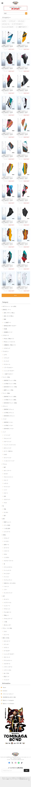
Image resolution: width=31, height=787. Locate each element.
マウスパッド (7, 609)
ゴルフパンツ (7, 499)
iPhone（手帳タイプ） (9, 338)
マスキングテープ (8, 618)
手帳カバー (6, 615)
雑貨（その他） (6, 638)
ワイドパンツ (7, 486)
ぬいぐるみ (6, 673)
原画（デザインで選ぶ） (9, 312)
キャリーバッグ (7, 457)
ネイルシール (6, 24)
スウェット (5, 406)
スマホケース (6, 335)
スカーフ (6, 480)
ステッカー (6, 644)
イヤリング (12, 21)
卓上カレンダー (7, 625)
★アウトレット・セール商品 (9, 306)
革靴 (5, 509)
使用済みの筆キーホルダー (10, 325)
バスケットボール (8, 666)
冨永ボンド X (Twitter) (8, 703)
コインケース (7, 531)
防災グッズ (6, 676)
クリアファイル (7, 602)
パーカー (5, 419)
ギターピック (7, 657)
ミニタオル (6, 557)
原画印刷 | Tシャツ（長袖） (10, 396)
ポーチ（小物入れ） (8, 451)
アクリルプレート (8, 660)
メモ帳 (5, 621)
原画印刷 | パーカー (8, 422)
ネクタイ (6, 473)
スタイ (5, 631)
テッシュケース (7, 570)
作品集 (5, 329)
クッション (6, 576)
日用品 (4, 534)
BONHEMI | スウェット (9, 415)
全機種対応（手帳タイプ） (10, 345)
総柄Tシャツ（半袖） (9, 390)
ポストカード (7, 641)
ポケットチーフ (7, 470)
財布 (4, 518)
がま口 (5, 454)
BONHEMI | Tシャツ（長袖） (10, 403)
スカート (6, 493)
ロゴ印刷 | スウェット (9, 412)
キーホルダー (7, 650)
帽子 (5, 467)
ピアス (4, 21)
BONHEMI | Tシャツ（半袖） (10, 386)
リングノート (7, 605)
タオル (5, 554)
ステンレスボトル (8, 567)
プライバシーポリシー (8, 694)
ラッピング (6, 679)
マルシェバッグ (7, 438)
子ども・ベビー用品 (7, 628)
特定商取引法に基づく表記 (9, 697)
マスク (5, 502)
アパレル (5, 464)
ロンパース (6, 634)
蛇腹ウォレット (7, 522)
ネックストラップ (8, 592)
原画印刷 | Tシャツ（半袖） (10, 380)
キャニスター (7, 573)
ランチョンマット (8, 580)
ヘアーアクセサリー (18, 24)
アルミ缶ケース (7, 612)
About (4, 687)
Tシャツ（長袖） (7, 393)
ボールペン (6, 599)
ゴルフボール (7, 663)
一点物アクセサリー (22, 27)
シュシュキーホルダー (8, 27)
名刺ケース (6, 544)
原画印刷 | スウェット (9, 409)
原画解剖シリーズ (8, 332)
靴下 (5, 515)
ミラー (5, 589)
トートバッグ (7, 435)
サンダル (6, 512)
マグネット (6, 647)
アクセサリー (6, 351)
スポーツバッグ (7, 441)
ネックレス (21, 21)
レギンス (6, 483)
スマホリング (7, 348)
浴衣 (5, 496)
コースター (6, 541)
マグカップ (6, 538)
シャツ (5, 489)
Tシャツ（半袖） (7, 377)
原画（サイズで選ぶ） (9, 316)
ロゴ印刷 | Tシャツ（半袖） (10, 383)
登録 (26, 770)
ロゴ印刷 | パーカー (8, 425)
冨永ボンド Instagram (8, 700)
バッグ (4, 432)
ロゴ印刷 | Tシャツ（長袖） (10, 399)
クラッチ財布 (7, 525)
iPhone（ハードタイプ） (10, 341)
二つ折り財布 (7, 528)
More (15, 295)
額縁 (5, 319)
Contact (5, 690)
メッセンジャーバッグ (9, 460)
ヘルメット (6, 586)
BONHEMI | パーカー (9, 428)
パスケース (6, 551)
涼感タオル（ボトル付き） (10, 583)
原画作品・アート (7, 309)
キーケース (6, 547)
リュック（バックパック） (10, 444)
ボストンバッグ (7, 448)
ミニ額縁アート (7, 322)
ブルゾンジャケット (8, 477)
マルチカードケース (8, 560)
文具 (4, 596)
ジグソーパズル (7, 670)
